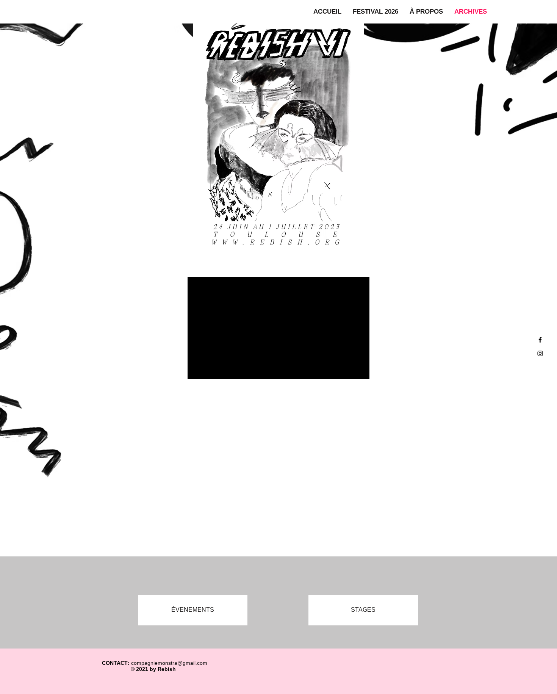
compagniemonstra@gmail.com (169, 663)
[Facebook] (540, 339)
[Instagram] (540, 353)
